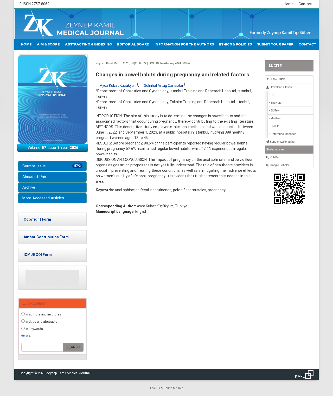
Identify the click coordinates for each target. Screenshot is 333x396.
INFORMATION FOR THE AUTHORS (184, 44)
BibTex (274, 110)
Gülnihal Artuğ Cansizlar (163, 85)
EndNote (275, 102)
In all (28, 336)
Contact (305, 4)
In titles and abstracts (41, 322)
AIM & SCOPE (48, 44)
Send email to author (282, 141)
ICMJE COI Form (38, 255)
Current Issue (51, 166)
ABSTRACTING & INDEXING (88, 44)
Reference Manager (283, 133)
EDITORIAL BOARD (133, 44)
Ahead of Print (35, 176)
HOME (26, 44)
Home (290, 4)
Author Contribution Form (46, 237)
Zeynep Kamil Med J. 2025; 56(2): (117, 63)
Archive (28, 187)
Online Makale (173, 388)
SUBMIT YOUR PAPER (275, 44)
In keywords (34, 329)
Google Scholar (279, 165)
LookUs (155, 388)
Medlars (275, 118)
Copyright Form (37, 219)
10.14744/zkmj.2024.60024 (173, 63)
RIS (272, 94)
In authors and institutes (43, 314)
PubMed (274, 157)
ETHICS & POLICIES (235, 44)
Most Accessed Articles (43, 198)
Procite (274, 126)
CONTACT (307, 44)
